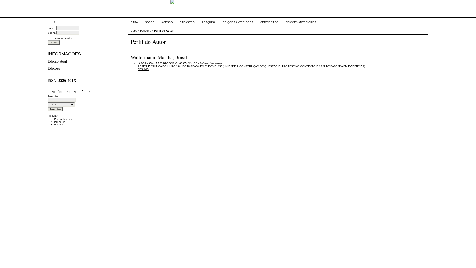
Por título (59, 124)
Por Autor (59, 121)
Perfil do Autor (163, 30)
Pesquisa (209, 22)
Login (51, 28)
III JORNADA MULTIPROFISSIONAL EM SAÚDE (167, 63)
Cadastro (187, 22)
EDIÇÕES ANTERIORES (301, 22)
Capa (134, 22)
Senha (52, 32)
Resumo (143, 69)
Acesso (167, 22)
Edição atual (57, 61)
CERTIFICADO (269, 22)
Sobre (150, 22)
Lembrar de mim (63, 38)
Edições (54, 68)
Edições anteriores (238, 22)
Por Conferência (63, 119)
